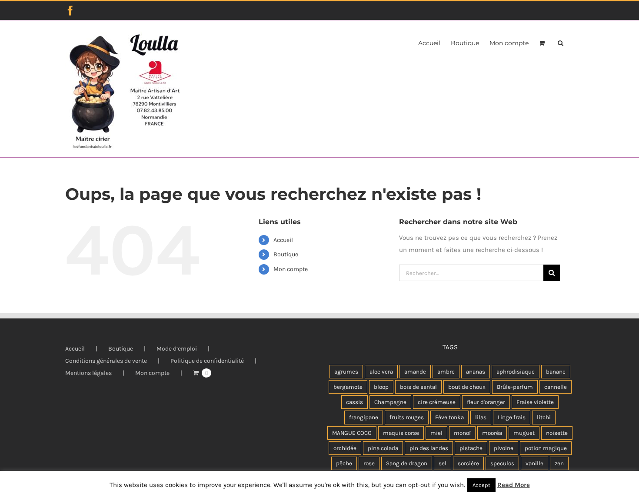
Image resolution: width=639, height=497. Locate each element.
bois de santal (418, 387)
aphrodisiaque (515, 371)
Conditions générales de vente (106, 360)
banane (556, 371)
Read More (513, 485)
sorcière (468, 463)
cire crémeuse (437, 402)
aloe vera (381, 371)
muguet (524, 433)
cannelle (555, 387)
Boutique (285, 254)
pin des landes (428, 448)
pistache (471, 448)
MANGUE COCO (352, 433)
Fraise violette (535, 402)
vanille (534, 463)
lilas (480, 417)
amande (415, 371)
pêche (344, 463)
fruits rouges (406, 417)
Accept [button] (481, 485)
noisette (557, 433)
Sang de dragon (406, 463)
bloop (381, 387)
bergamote (348, 387)
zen (559, 463)
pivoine (503, 448)
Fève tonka (449, 417)
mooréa (492, 433)
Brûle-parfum (515, 387)
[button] (560, 42)
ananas (475, 371)
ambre (446, 371)
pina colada (383, 448)
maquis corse (401, 433)
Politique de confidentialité (207, 360)
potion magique (546, 448)
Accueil (283, 240)
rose (369, 463)
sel (442, 463)
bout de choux (467, 387)
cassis (354, 402)
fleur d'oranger (486, 402)
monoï (462, 433)
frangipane (363, 417)
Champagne (390, 402)
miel (436, 433)
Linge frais (512, 417)
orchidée (344, 448)
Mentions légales (88, 373)
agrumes (346, 371)
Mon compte (290, 269)
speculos (502, 463)
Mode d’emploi (176, 348)
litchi (544, 417)
